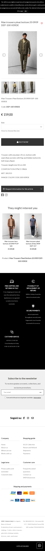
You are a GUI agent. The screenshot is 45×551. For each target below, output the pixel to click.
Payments (26, 453)
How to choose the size (10, 131)
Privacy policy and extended (7, 470)
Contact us (27, 475)
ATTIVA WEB (25, 546)
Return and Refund (30, 447)
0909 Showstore (29, 478)
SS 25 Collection (29, 445)
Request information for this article (19, 189)
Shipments (27, 450)
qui (22, 11)
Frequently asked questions (29, 470)
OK (26, 11)
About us (4, 447)
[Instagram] (28, 418)
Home (3, 445)
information (37, 397)
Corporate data (6, 475)
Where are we (6, 450)
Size (2, 122)
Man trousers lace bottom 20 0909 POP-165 (11, 243)
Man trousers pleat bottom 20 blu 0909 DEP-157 (33, 243)
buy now (23, 142)
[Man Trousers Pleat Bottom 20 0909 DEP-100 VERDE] (22, 73)
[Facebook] (24, 418)
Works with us (6, 453)
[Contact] (32, 418)
